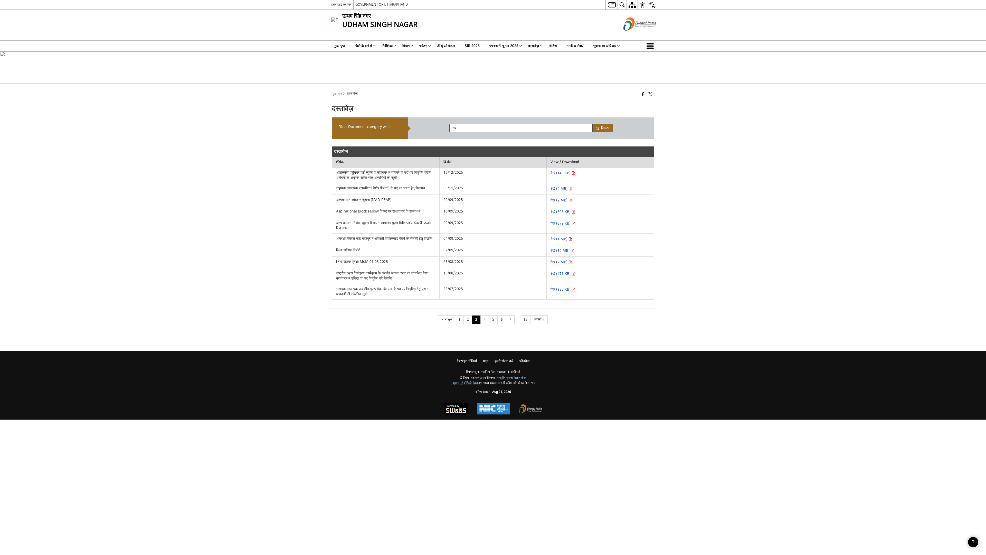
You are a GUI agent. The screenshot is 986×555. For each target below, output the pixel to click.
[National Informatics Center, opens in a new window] (493, 409)
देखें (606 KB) (561, 212)
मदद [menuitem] (485, 361)
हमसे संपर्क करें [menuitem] (504, 361)
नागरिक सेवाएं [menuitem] (574, 46)
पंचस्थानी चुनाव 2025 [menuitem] (503, 46)
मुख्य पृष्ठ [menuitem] (339, 46)
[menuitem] (611, 5)
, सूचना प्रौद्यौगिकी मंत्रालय (466, 383)
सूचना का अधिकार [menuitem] (604, 46)
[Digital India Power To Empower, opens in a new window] (530, 409)
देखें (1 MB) (559, 239)
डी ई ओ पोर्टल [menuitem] (446, 46)
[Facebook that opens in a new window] (643, 94)
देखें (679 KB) (561, 223)
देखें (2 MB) (559, 200)
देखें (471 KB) (561, 273)
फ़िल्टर (605, 128)
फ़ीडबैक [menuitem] (524, 361)
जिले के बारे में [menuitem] (363, 46)
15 (525, 319)
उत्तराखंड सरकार (341, 4)
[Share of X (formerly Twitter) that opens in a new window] (650, 94)
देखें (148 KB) (561, 173)
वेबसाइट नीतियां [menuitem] (467, 361)
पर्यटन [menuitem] (423, 46)
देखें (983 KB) (561, 289)
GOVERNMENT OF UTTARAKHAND (381, 4)
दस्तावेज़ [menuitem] (533, 46)
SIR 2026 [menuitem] (472, 46)
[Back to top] (973, 542)
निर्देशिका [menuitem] (387, 46)
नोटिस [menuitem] (553, 46)
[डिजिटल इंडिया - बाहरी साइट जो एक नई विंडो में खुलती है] (633, 35)
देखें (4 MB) (559, 188)
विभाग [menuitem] (406, 46)
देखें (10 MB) (561, 250)
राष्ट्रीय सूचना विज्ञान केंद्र (511, 378)
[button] (651, 46)
